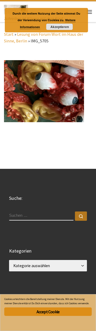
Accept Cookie (48, 311)
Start (9, 34)
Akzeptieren (59, 26)
